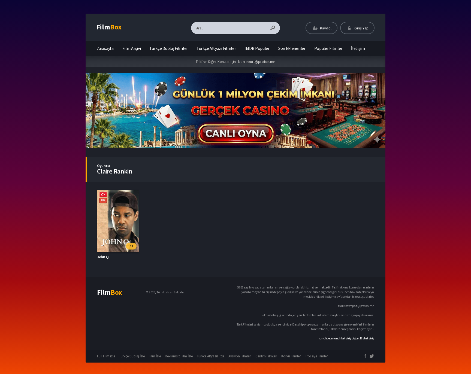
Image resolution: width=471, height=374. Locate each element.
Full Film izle (106, 356)
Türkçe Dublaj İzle (132, 356)
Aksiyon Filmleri (239, 356)
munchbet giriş (341, 338)
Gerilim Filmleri (266, 356)
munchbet (324, 338)
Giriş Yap (361, 28)
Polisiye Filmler (317, 356)
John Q (102, 256)
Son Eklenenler (292, 48)
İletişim (358, 48)
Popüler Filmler (328, 48)
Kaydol (325, 28)
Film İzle (155, 356)
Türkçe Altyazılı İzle (210, 356)
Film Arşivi (131, 48)
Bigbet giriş (367, 338)
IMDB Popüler (256, 48)
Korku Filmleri (291, 356)
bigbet (356, 338)
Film (109, 27)
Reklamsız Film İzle (179, 356)
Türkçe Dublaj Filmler (168, 48)
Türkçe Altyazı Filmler (216, 48)
